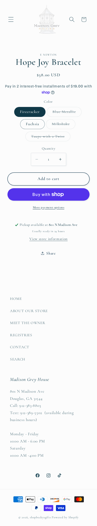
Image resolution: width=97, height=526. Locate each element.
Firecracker (30, 111)
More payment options (48, 207)
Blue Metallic (66, 113)
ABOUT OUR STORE (29, 311)
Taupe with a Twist (50, 137)
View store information (48, 239)
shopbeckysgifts (40, 517)
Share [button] (50, 253)
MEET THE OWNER (27, 323)
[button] (11, 19)
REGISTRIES (21, 335)
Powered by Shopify (65, 517)
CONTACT (19, 347)
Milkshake (63, 125)
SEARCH (17, 359)
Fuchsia (32, 124)
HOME (16, 298)
